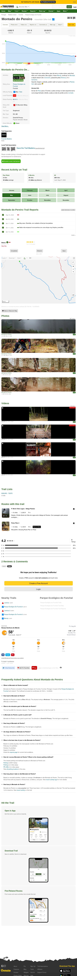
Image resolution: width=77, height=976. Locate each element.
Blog (25, 969)
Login (38, 589)
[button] (38, 826)
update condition (68, 210)
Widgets (26, 972)
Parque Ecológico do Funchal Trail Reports (53, 609)
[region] (38, 280)
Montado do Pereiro (6, 334)
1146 (6, 529)
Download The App (67, 966)
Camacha (47, 78)
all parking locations (12, 769)
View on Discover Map (10, 311)
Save (64, 251)
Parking (5, 763)
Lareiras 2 (7, 610)
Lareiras (6, 603)
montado (70, 93)
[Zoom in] (73, 266)
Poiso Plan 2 (15, 523)
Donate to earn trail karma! (11, 161)
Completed (14, 251)
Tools (32, 969)
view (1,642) (39, 253)
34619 (15, 99)
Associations (42, 966)
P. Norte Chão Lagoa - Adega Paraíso (23, 509)
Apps (58, 11)
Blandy (59, 75)
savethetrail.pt (40, 148)
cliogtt (4, 661)
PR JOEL (6, 767)
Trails (16, 11)
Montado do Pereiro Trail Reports (19, 209)
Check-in (39, 251)
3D (73, 295)
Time (9, 566)
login (75, 7)
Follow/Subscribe (9, 668)
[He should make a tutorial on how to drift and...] (38, 346)
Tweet (7, 655)
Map (9, 11)
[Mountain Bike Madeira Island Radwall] (38, 365)
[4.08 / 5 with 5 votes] (30, 242)
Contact (16, 972)
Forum (41, 972)
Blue (18, 92)
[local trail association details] (8, 151)
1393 (6, 516)
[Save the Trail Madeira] (71, 19)
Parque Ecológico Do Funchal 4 (13, 607)
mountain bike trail (43, 19)
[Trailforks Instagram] (5, 965)
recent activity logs (51, 779)
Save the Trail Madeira (26, 148)
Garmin (32, 972)
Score (4, 566)
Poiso (39, 91)
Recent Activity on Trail (14, 169)
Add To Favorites (24, 668)
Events (51, 11)
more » (73, 235)
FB (3, 655)
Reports (32, 11)
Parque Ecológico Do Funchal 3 (13, 614)
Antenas (63, 78)
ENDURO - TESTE (6, 493)
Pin (13, 655)
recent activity (21, 790)
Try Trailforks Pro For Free (48, 2)
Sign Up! (32, 966)
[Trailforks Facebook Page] (2, 965)
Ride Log (42, 11)
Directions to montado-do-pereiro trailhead (12, 306)
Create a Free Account (38, 583)
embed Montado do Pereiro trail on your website (12, 658)
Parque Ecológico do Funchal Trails (50, 602)
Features (16, 969)
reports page (13, 752)
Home (3, 11)
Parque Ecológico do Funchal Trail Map (52, 606)
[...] (38, 326)
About (15, 966)
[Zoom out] (73, 269)
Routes (24, 11)
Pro (25, 966)
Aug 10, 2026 (6, 244)
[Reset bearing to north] (73, 271)
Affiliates (39, 969)
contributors (11, 661)
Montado (72, 75)
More (64, 11)
